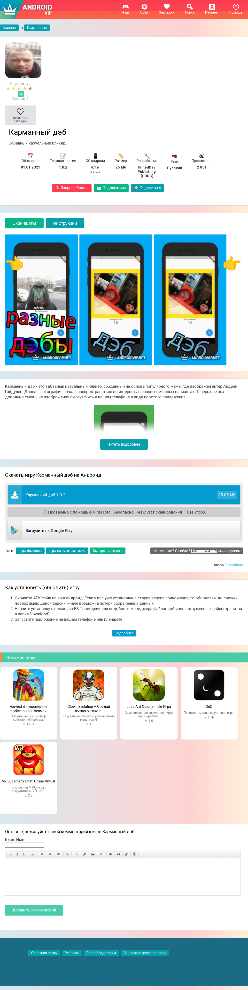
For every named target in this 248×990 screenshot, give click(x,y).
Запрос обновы (72, 187)
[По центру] (50, 854)
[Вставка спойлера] (134, 854)
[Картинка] (93, 854)
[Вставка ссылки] (77, 854)
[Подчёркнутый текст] (25, 854)
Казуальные (37, 28)
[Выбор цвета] (101, 854)
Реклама (72, 953)
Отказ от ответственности (145, 953)
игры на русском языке (67, 551)
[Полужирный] (10, 854)
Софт (144, 12)
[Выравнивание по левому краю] (42, 854)
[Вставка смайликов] (67, 854)
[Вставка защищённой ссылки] (85, 854)
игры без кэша (30, 551)
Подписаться (111, 187)
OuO (209, 706)
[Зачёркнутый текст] (33, 854)
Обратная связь (44, 953)
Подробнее (124, 633)
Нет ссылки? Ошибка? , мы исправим (196, 551)
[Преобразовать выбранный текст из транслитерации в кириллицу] (126, 854)
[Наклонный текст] (17, 854)
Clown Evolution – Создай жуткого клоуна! (89, 708)
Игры (126, 12)
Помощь (236, 12)
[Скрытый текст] (110, 854)
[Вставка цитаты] (118, 854)
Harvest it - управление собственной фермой (28, 708)
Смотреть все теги (108, 551)
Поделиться (147, 187)
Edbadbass (234, 565)
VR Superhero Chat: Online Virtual (28, 781)
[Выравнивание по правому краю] (58, 854)
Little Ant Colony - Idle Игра (149, 706)
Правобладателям (101, 953)
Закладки (166, 12)
